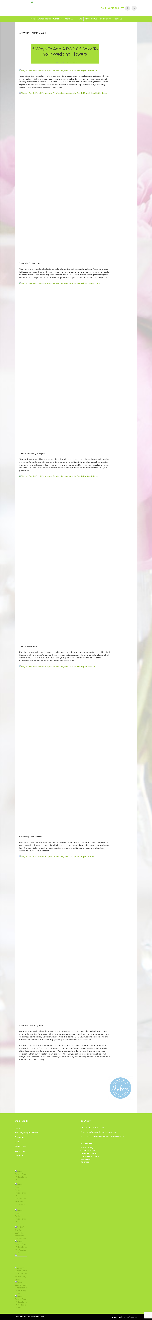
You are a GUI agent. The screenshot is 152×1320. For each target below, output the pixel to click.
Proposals (19, 1137)
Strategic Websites (129, 1317)
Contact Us (20, 1151)
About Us (19, 1156)
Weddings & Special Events (27, 1132)
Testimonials (20, 1146)
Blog (17, 1142)
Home (17, 1128)
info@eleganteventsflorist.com (102, 1132)
